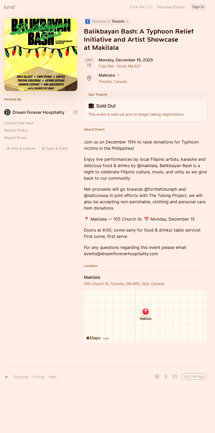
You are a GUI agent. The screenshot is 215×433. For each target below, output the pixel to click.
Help (53, 377)
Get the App (194, 376)
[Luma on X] (166, 376)
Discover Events (171, 7)
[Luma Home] (10, 6)
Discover (21, 377)
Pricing (39, 377)
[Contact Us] (174, 376)
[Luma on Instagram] (157, 376)
